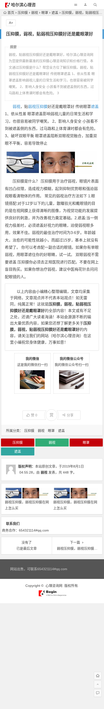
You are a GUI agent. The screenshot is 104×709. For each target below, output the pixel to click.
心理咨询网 (53, 586)
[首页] (98, 676)
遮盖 (55, 12)
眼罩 (44, 12)
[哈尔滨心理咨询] (52, 595)
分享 (70, 415)
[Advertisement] (52, 655)
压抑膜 (23, 12)
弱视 (34, 12)
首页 (10, 12)
